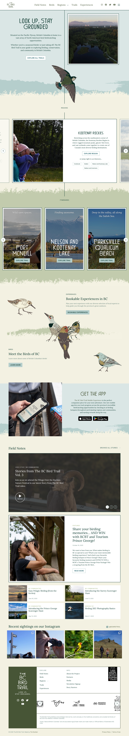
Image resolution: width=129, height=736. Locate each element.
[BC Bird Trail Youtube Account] (114, 5)
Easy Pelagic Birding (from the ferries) (43, 592)
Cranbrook (77, 164)
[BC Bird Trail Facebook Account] (106, 5)
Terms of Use (116, 732)
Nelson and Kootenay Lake (100, 164)
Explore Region (91, 154)
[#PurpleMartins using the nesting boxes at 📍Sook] (21, 644)
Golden (86, 164)
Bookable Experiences (78, 312)
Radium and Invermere (90, 168)
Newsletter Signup (73, 684)
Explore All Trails (36, 58)
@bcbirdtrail (114, 627)
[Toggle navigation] (118, 5)
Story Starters (72, 687)
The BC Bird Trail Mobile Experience (88, 400)
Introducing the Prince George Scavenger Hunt (43, 609)
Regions (61, 5)
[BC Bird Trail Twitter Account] (110, 5)
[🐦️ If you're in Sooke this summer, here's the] (50, 644)
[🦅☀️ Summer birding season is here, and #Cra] (108, 644)
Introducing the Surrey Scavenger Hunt (101, 592)
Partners (70, 677)
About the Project (73, 674)
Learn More (15, 365)
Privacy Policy (106, 732)
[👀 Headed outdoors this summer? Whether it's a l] (79, 644)
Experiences (86, 5)
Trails (74, 5)
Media (69, 681)
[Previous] (3, 151)
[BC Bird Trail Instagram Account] (102, 5)
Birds (51, 5)
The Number (34, 732)
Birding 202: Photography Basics (100, 608)
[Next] (126, 151)
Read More (79, 571)
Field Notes (40, 5)
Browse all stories (109, 448)
